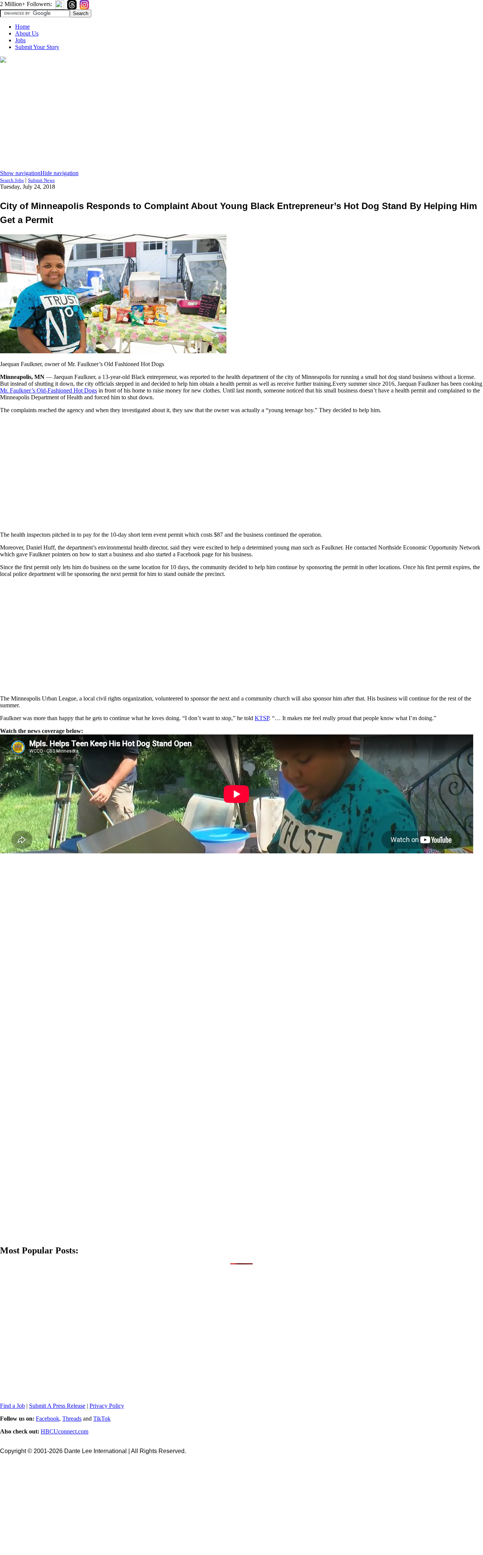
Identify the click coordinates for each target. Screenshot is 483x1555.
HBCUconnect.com (64, 1431)
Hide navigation (59, 173)
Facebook (47, 1418)
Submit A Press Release (57, 1406)
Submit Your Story (37, 47)
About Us (26, 33)
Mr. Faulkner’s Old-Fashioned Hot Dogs (48, 390)
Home (22, 26)
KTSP (262, 718)
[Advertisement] (241, 117)
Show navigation (20, 173)
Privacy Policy (106, 1406)
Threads (72, 1418)
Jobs (20, 40)
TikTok (102, 1418)
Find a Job (12, 1406)
